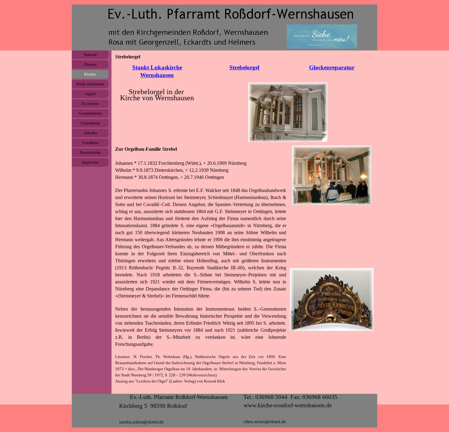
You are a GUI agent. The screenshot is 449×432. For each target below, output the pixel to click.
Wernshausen (157, 75)
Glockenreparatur (331, 67)
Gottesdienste (90, 123)
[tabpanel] (157, 71)
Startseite (90, 55)
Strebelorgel (244, 67)
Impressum (90, 162)
